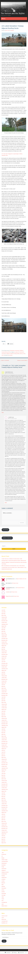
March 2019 (4, 716)
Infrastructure (4, 877)
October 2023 (4, 656)
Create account (4, 915)
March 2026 (4, 615)
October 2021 (4, 681)
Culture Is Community (4, 360)
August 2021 (4, 682)
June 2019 (3, 711)
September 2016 (5, 768)
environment (17, 350)
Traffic (9, 352)
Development (12, 350)
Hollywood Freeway (13, 353)
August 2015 (4, 791)
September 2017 (5, 746)
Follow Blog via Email (8, 930)
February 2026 (4, 617)
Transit (3, 898)
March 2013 (4, 842)
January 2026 (4, 618)
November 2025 (4, 620)
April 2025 (3, 631)
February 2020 (4, 704)
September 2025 (5, 624)
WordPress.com (4, 922)
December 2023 (4, 654)
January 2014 (4, 824)
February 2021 (4, 690)
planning (21, 353)
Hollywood (21, 350)
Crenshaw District (5, 861)
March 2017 (4, 757)
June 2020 (3, 697)
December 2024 (4, 638)
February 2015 (4, 801)
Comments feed (4, 921)
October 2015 (4, 787)
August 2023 (4, 658)
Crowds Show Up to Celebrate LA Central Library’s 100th (12, 558)
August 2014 (4, 812)
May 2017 (3, 753)
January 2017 (4, 761)
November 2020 (4, 695)
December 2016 (4, 762)
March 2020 (4, 702)
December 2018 (4, 721)
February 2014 (4, 823)
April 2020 (3, 700)
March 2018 (4, 736)
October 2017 (4, 745)
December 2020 (4, 693)
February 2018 (4, 737)
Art (2, 856)
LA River (3, 881)
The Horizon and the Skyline (13, 13)
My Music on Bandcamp (7, 537)
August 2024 (4, 645)
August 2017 (4, 748)
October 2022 (4, 666)
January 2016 (4, 782)
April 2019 (3, 714)
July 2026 (3, 610)
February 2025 (4, 634)
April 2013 (3, 840)
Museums (3, 882)
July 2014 (3, 814)
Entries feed (4, 919)
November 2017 (4, 743)
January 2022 (4, 677)
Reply (3, 412)
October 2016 (4, 766)
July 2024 (3, 647)
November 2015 (4, 785)
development (22, 352)
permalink (10, 355)
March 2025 (4, 633)
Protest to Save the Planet (22, 360)
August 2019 (4, 709)
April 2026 (3, 613)
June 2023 (3, 661)
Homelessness (4, 873)
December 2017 (4, 741)
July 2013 (3, 835)
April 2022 (3, 674)
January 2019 (4, 720)
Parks (3, 884)
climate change (4, 859)
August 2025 (4, 626)
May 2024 (3, 649)
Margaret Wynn (8, 596)
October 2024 (4, 642)
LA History (3, 879)
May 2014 (3, 817)
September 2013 (5, 832)
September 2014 (5, 810)
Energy (3, 866)
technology (4, 893)
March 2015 (4, 800)
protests (3, 891)
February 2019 (4, 718)
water (3, 904)
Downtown (4, 865)
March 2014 (4, 821)
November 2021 (4, 679)
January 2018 (4, 739)
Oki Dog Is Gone (15, 583)
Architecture (4, 854)
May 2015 (3, 796)
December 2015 (4, 784)
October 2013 (4, 830)
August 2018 (4, 727)
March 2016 (4, 778)
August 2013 (4, 833)
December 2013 (4, 826)
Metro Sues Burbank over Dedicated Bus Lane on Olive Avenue (13, 565)
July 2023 (3, 659)
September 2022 (5, 668)
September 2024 (5, 643)
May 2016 (3, 775)
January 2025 (4, 636)
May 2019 (3, 713)
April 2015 (3, 798)
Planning (6, 352)
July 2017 (3, 750)
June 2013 (3, 837)
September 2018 (5, 725)
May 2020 (3, 698)
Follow (4, 941)
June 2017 (3, 752)
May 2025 (3, 629)
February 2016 (4, 780)
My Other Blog (5, 529)
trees (2, 900)
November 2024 (4, 640)
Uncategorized (4, 902)
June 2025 (3, 627)
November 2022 (4, 665)
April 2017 (3, 755)
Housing (3, 352)
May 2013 (3, 839)
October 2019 (4, 707)
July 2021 (3, 684)
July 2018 (3, 729)
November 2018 (4, 723)
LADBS (18, 353)
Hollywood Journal (5, 872)
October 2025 (4, 622)
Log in (3, 917)
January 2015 (4, 803)
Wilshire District (4, 905)
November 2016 (4, 764)
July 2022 (3, 672)
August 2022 (4, 670)
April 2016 (3, 777)
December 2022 (4, 663)
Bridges (3, 857)
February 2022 (4, 675)
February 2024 (4, 650)
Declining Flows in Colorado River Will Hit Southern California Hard (14, 560)
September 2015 (5, 789)
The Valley (3, 895)
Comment (22, 522)
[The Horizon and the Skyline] (13, 11)
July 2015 (3, 793)
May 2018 (3, 732)
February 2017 (4, 759)
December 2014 (4, 805)
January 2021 (4, 691)
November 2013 (4, 828)
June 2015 (3, 794)
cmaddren (12, 30)
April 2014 (3, 819)
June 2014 (3, 816)
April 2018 (3, 734)
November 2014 (4, 807)
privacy (3, 889)
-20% (3, 852)
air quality (16, 352)
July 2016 (3, 771)
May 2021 (3, 686)
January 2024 (4, 652)
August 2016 (4, 769)
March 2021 (4, 688)
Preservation (4, 888)
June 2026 (3, 611)
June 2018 (3, 730)
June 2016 (3, 773)
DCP (18, 352)
